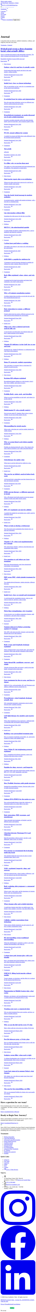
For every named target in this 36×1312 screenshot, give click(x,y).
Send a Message (15, 1111)
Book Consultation (8, 19)
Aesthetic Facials (8, 1143)
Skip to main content (6, 1)
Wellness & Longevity (10, 1152)
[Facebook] (18, 1259)
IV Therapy (7, 1150)
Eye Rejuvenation (8, 1147)
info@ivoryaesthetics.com (13, 1184)
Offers (5, 1164)
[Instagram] (18, 1224)
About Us (6, 1159)
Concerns (3, 11)
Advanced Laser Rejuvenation (12, 1140)
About (2, 13)
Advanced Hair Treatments (11, 1149)
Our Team (3, 14)
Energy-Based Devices (10, 1141)
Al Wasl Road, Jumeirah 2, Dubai (10, 3)
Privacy (3, 1304)
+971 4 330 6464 (7, 5)
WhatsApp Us (14, 1123)
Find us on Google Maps (23, 1180)
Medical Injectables (9, 1137)
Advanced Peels (8, 1144)
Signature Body (8, 1146)
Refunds (10, 1304)
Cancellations (16, 1304)
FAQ (5, 1165)
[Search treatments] (2, 19)
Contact (3, 17)
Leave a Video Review (12, 1169)
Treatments (3, 9)
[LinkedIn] (18, 1294)
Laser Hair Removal (9, 1138)
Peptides (6, 1153)
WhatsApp (14, 5)
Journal (3, 16)
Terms (6, 1304)
